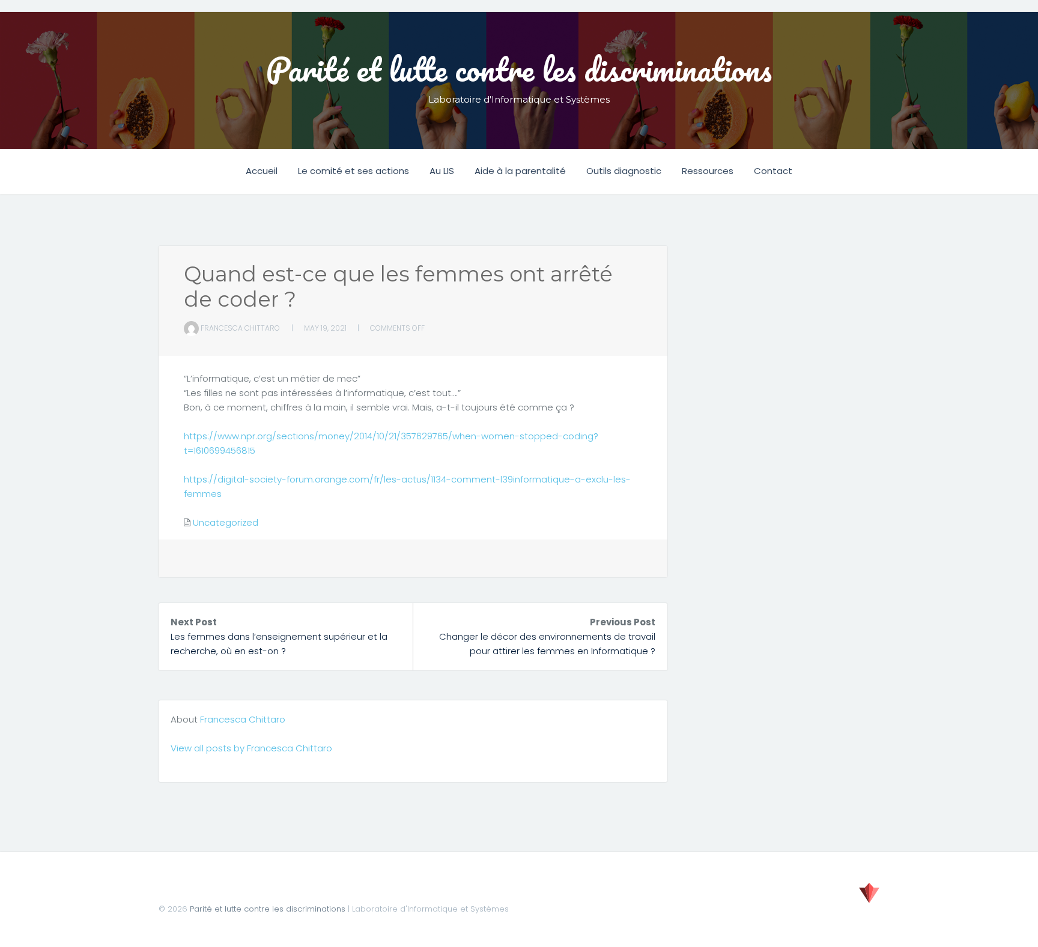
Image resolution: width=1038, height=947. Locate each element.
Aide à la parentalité (520, 170)
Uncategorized (225, 522)
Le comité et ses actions (353, 170)
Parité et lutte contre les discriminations (519, 69)
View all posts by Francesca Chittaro (251, 748)
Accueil (262, 170)
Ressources (707, 170)
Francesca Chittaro (240, 328)
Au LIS (441, 170)
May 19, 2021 (325, 328)
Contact (773, 170)
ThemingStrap (869, 893)
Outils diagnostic (623, 170)
